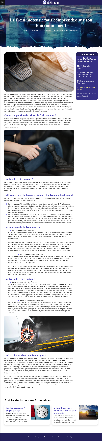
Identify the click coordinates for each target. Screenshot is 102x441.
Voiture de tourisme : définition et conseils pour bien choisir (65, 410)
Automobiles (35, 30)
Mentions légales (69, 437)
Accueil (26, 30)
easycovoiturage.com (36, 437)
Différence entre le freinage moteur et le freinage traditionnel (85, 74)
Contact (60, 437)
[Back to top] (96, 435)
